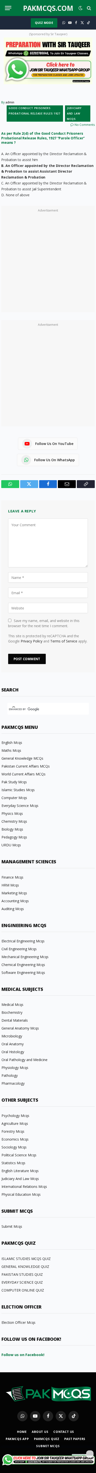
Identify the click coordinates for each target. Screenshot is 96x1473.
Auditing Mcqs (12, 908)
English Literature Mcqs (20, 1170)
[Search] (88, 8)
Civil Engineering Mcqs (19, 949)
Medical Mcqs (12, 1004)
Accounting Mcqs (15, 901)
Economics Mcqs (15, 1139)
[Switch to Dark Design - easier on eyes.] (80, 8)
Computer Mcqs (14, 797)
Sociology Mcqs (14, 1147)
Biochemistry (11, 1012)
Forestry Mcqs (12, 1131)
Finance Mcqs (12, 877)
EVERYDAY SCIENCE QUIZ (22, 1282)
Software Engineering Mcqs (23, 972)
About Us (40, 1432)
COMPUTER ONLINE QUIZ (22, 1290)
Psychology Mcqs (15, 1115)
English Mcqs (11, 742)
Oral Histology (12, 1051)
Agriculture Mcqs (14, 1123)
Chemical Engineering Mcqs (23, 964)
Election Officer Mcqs (18, 1322)
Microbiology (11, 1036)
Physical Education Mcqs (21, 1194)
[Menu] (8, 8)
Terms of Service (63, 641)
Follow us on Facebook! (22, 1354)
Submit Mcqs (11, 1226)
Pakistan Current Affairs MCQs (25, 766)
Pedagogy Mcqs (14, 837)
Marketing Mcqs (14, 893)
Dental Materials (14, 1020)
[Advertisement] (48, 262)
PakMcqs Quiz (46, 1439)
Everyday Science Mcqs (19, 805)
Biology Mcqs (12, 829)
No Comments (85, 125)
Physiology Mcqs (14, 1067)
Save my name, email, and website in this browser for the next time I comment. (44, 623)
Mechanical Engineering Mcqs (24, 956)
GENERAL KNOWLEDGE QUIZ (25, 1266)
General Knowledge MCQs (22, 758)
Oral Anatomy (12, 1044)
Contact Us (63, 1432)
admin (9, 102)
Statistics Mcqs (13, 1163)
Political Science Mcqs (18, 1155)
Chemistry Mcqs (14, 821)
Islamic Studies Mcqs (18, 789)
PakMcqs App (17, 1439)
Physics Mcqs (12, 813)
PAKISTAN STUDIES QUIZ (22, 1274)
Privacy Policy (31, 641)
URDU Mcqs (11, 845)
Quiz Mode (44, 23)
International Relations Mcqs (24, 1186)
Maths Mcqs (11, 750)
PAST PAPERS (74, 1439)
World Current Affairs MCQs (23, 774)
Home (22, 1432)
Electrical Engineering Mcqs (23, 941)
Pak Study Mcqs (14, 782)
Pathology (9, 1075)
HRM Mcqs (10, 885)
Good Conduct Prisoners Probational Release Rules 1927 (34, 110)
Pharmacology (13, 1083)
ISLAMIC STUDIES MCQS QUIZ (26, 1258)
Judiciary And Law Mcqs (74, 113)
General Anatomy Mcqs (20, 1028)
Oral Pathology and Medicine (24, 1059)
